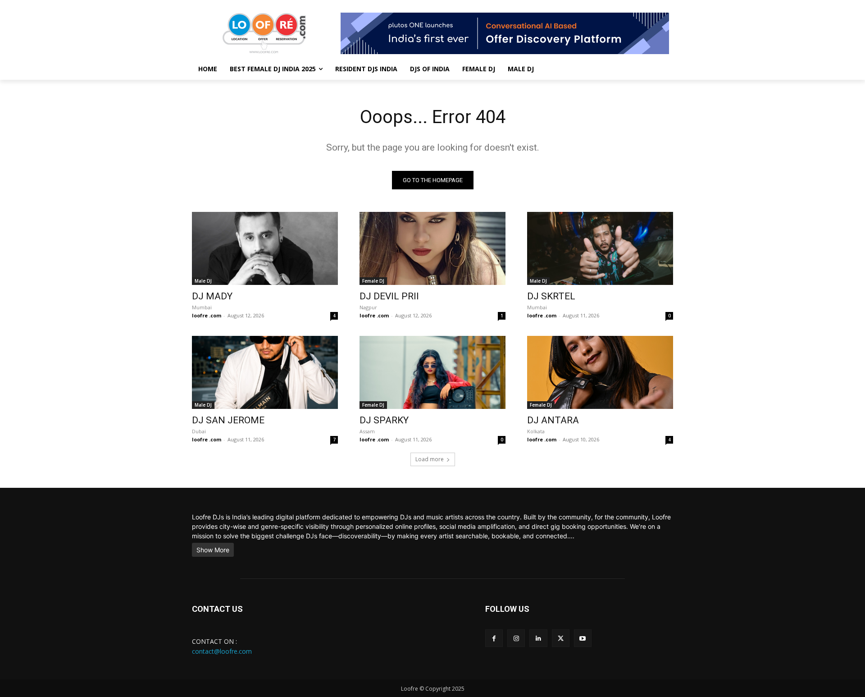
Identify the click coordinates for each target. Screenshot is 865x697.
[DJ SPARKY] (432, 372)
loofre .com (206, 315)
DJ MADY (212, 296)
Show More (212, 550)
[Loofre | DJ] (264, 33)
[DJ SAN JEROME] (265, 372)
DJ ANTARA (553, 420)
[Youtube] (583, 638)
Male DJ (203, 281)
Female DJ (373, 281)
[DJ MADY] (265, 248)
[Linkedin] (538, 638)
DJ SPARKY (384, 420)
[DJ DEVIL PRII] (432, 248)
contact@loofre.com (222, 651)
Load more (429, 459)
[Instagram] (516, 638)
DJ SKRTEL (551, 296)
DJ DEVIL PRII (389, 296)
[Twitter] (560, 638)
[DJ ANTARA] (600, 372)
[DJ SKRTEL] (600, 248)
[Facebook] (494, 638)
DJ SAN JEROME (228, 420)
